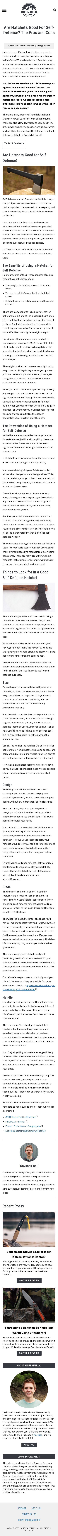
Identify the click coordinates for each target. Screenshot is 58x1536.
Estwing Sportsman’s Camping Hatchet (25, 1131)
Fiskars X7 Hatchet (15, 1121)
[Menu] (4, 11)
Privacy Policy (29, 1514)
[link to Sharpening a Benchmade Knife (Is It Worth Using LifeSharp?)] (29, 1305)
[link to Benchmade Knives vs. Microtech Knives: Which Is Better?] (29, 1229)
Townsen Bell (29, 1166)
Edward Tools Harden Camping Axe (23, 1126)
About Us (29, 1445)
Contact (22, 1508)
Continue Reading (29, 1280)
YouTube (37, 1435)
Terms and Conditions (29, 1520)
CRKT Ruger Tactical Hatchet (20, 1117)
